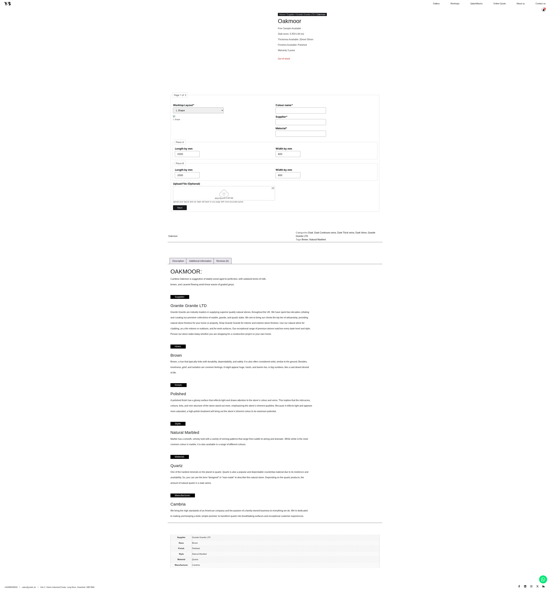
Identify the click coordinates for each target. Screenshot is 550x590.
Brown (305, 239)
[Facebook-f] (519, 586)
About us (520, 3)
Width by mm (284, 148)
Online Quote (499, 3)
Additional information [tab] (200, 261)
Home (282, 14)
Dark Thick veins (345, 232)
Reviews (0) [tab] (222, 261)
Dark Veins (361, 232)
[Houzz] (543, 586)
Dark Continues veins (325, 232)
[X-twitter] (537, 586)
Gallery (436, 3)
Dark (310, 232)
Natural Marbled (317, 239)
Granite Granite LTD (305, 14)
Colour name (284, 105)
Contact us (541, 3)
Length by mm (183, 148)
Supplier (290, 14)
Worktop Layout (183, 105)
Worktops (454, 3)
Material (281, 128)
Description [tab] (178, 261)
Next (179, 207)
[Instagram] (531, 586)
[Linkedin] (525, 586)
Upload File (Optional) (186, 183)
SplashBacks (476, 3)
